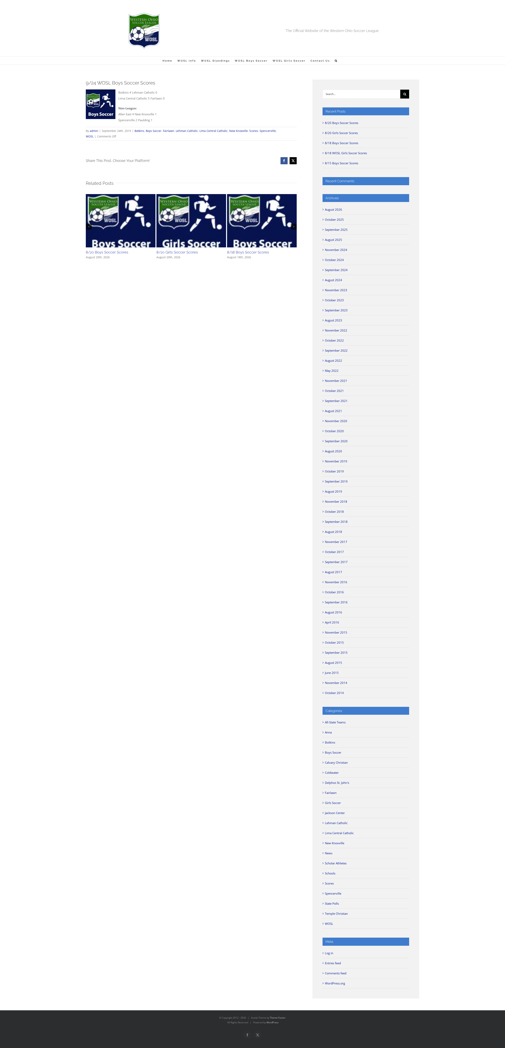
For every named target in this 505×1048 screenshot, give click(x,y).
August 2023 (333, 320)
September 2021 (336, 401)
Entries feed (333, 963)
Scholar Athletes (336, 863)
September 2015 (336, 653)
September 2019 (336, 481)
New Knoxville (238, 131)
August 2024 (333, 280)
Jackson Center (335, 813)
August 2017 (333, 572)
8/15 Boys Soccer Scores (341, 163)
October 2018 (334, 512)
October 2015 (334, 642)
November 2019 (336, 461)
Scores (253, 131)
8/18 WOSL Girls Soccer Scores (346, 153)
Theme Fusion (277, 1017)
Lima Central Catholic (213, 131)
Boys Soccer (153, 131)
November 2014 (336, 683)
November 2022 (336, 330)
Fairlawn (168, 131)
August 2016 (333, 612)
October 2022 (334, 340)
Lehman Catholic (187, 131)
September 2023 (336, 310)
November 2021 (336, 381)
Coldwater (332, 773)
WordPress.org (335, 983)
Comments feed (335, 973)
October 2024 (334, 260)
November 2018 (336, 501)
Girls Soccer (333, 803)
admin (94, 131)
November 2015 (336, 632)
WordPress (273, 1022)
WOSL (90, 136)
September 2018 (336, 522)
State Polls (332, 903)
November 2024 (336, 250)
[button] (336, 61)
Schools (330, 873)
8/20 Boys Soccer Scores (107, 252)
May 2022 (332, 371)
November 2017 (336, 542)
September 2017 (336, 562)
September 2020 (336, 441)
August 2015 (333, 663)
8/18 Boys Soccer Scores (248, 252)
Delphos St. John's (337, 783)
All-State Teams (335, 722)
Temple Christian (336, 914)
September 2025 (336, 230)
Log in (329, 953)
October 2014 (334, 693)
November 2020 (336, 421)
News (328, 853)
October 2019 (334, 471)
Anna (328, 732)
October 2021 (334, 391)
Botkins (139, 131)
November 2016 (336, 582)
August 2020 (333, 451)
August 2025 (333, 240)
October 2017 (334, 552)
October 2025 (334, 220)
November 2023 (336, 290)
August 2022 (333, 360)
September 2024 (336, 270)
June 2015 (332, 673)
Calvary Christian (336, 762)
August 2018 (333, 532)
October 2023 (334, 300)
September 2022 (336, 350)
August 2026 (333, 209)
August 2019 (333, 491)
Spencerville (268, 131)
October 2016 (334, 592)
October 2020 (334, 431)
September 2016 (336, 602)
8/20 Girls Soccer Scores (177, 252)
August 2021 (333, 411)
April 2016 (332, 622)
